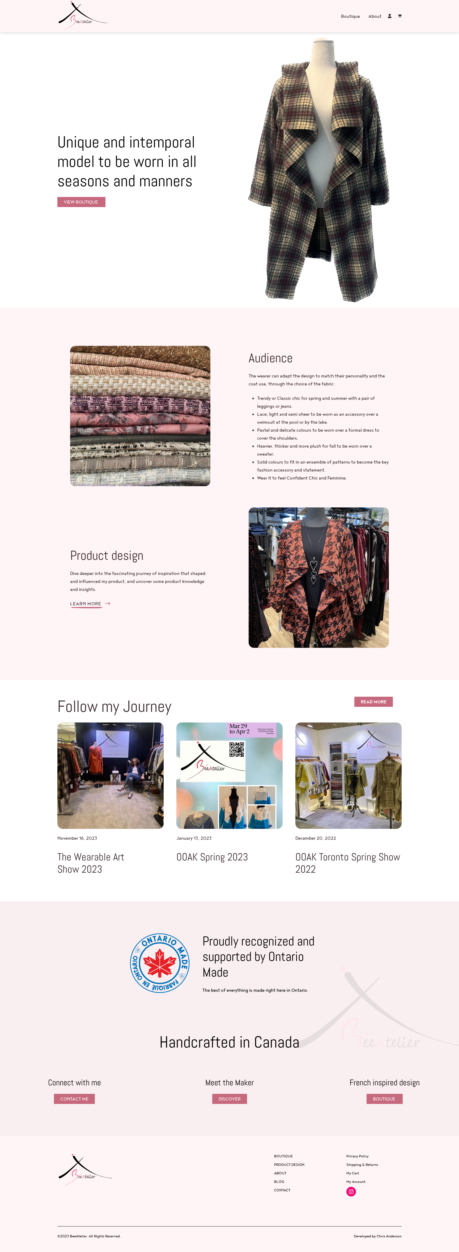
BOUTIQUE (384, 1099)
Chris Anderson (389, 1236)
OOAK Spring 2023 (212, 857)
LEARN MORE (86, 603)
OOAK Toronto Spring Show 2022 (347, 863)
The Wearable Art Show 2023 (91, 863)
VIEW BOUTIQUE (81, 202)
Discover (230, 1099)
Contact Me (74, 1099)
